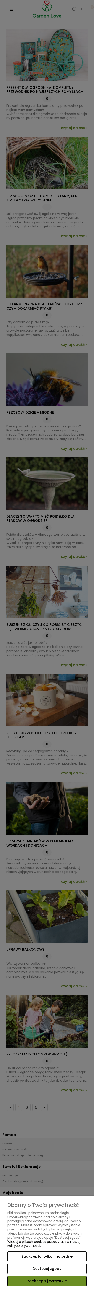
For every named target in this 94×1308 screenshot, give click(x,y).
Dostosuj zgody (47, 1268)
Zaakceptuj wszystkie (47, 1281)
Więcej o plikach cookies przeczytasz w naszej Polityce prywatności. (43, 1243)
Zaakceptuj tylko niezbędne (47, 1256)
